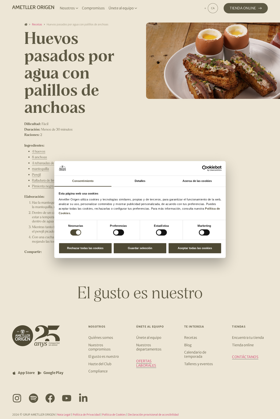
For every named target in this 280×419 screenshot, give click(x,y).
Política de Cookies (114, 414)
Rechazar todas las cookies (85, 248)
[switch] (118, 232)
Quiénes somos (100, 337)
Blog (188, 345)
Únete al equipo (148, 337)
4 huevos (38, 151)
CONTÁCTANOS (245, 357)
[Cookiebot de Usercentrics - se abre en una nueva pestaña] (205, 168)
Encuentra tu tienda (248, 337)
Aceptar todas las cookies (195, 248)
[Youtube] (66, 398)
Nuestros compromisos (99, 347)
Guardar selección (140, 248)
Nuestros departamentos (149, 347)
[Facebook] (50, 398)
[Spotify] (33, 398)
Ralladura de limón (45, 180)
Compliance (98, 371)
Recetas (37, 24)
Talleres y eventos (198, 364)
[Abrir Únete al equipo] (136, 8)
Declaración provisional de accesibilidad (153, 414)
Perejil (36, 174)
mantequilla (40, 168)
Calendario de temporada (195, 354)
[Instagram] (17, 398)
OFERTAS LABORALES (146, 363)
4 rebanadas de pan (46, 163)
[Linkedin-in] (83, 398)
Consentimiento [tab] (83, 180)
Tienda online (243, 345)
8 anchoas (39, 157)
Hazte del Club (99, 364)
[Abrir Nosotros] (77, 8)
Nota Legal (63, 414)
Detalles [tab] (140, 180)
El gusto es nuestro (103, 356)
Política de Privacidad (86, 414)
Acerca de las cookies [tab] (197, 180)
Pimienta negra (43, 186)
